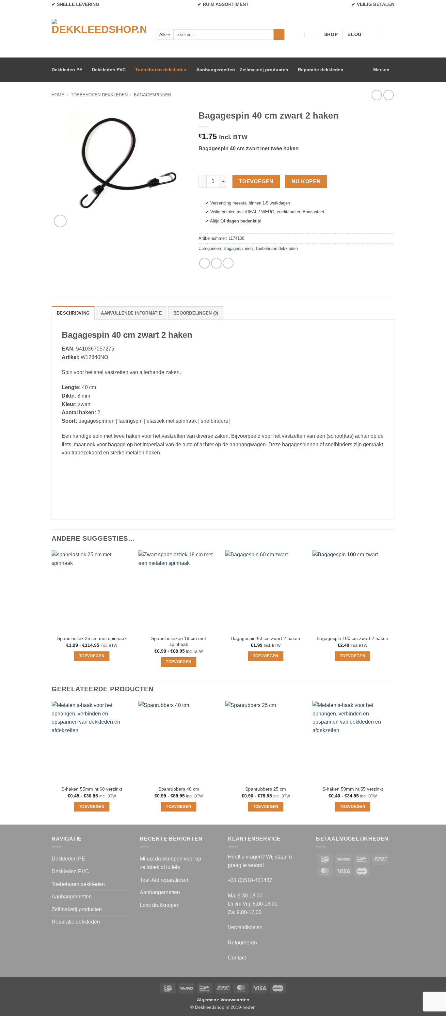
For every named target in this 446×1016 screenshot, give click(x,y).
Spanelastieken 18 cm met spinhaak (178, 641)
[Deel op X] (216, 263)
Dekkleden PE (67, 69)
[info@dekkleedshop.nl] (298, 34)
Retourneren (242, 942)
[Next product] (377, 95)
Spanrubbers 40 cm (178, 789)
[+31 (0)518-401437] (311, 34)
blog (354, 34)
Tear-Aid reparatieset (164, 880)
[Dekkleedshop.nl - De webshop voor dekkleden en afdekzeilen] (99, 34)
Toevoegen (256, 181)
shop (331, 34)
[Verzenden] (279, 34)
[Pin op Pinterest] (228, 263)
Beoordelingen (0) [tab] (195, 313)
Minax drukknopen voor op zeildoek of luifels (170, 863)
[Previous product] (388, 95)
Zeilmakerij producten (264, 69)
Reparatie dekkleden (320, 69)
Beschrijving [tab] (73, 313)
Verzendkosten (245, 927)
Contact (237, 957)
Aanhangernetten (215, 69)
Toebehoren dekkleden (160, 69)
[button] (391, 34)
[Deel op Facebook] (204, 263)
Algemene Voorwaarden (223, 999)
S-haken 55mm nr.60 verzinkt (91, 789)
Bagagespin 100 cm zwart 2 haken (352, 638)
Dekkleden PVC (109, 69)
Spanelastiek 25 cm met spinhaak (92, 638)
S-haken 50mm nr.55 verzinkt (352, 789)
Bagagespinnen (152, 94)
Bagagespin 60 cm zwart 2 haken (265, 638)
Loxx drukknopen (160, 905)
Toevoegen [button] (266, 656)
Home (58, 94)
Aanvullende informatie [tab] (131, 313)
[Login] (375, 34)
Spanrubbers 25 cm (265, 789)
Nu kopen (306, 181)
